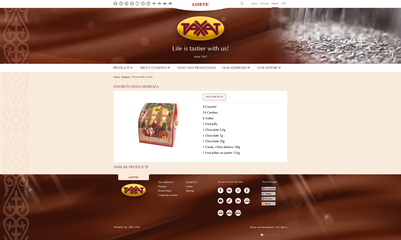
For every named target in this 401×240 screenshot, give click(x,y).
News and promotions (196, 68)
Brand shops (164, 191)
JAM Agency (281, 227)
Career (189, 186)
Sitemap (190, 191)
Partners (162, 186)
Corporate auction (167, 195)
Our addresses (165, 182)
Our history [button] (268, 68)
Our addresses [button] (235, 68)
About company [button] (154, 68)
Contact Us (191, 182)
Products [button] (121, 68)
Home (117, 77)
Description (214, 97)
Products (126, 77)
